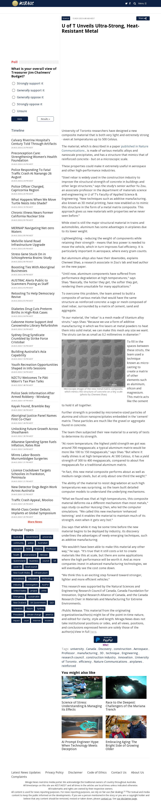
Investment (18, 578)
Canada (91, 649)
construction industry (101, 657)
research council (73, 657)
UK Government (38, 602)
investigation (31, 584)
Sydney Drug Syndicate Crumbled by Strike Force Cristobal (29, 338)
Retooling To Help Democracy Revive (33, 295)
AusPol (45, 584)
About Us (137, 772)
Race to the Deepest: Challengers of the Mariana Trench (125, 706)
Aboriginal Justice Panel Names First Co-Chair (34, 417)
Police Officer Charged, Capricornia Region (27, 188)
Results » (45, 118)
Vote (19, 118)
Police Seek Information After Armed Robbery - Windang (33, 395)
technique (112, 653)
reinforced (69, 666)
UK (54, 560)
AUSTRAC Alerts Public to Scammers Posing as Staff (29, 282)
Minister (44, 554)
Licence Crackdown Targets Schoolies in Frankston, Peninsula (31, 474)
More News (35, 521)
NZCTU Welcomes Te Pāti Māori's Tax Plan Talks (29, 379)
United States (19, 590)
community (18, 542)
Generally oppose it (30, 97)
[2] (127, 792)
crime (44, 590)
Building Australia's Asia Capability (28, 353)
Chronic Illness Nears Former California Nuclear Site (32, 214)
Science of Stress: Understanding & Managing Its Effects (82, 706)
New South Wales (21, 572)
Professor (68, 653)
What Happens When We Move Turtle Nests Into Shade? (33, 201)
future (30, 608)
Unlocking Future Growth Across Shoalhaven (34, 430)
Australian (43, 542)
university (77, 649)
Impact (16, 620)
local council (31, 566)
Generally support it (30, 90)
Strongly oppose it (29, 104)
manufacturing (87, 653)
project (34, 590)
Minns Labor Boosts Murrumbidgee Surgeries (29, 457)
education (33, 578)
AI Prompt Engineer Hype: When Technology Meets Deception (80, 745)
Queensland (19, 560)
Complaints (19, 777)
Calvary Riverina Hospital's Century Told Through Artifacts (34, 142)
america (49, 614)
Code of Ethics (97, 772)
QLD (52, 602)
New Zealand (19, 602)
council (46, 560)
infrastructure (41, 572)
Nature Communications (110, 661)
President (18, 614)
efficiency (85, 661)
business (34, 560)
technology (47, 578)
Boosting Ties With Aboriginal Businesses (33, 269)
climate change (34, 614)
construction (122, 649)
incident (48, 620)
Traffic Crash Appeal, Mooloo (32, 500)
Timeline (17, 130)
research (17, 548)
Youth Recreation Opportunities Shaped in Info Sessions (34, 366)
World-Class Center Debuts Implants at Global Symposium (33, 511)
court (26, 620)
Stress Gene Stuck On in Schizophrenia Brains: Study (31, 256)
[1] (124, 792)
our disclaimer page (127, 798)
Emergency (18, 596)
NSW (28, 548)
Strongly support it (30, 83)
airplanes (136, 661)
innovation (125, 657)
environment (30, 554)
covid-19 (17, 566)
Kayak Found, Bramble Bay (30, 406)
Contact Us (118, 772)
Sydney (40, 608)
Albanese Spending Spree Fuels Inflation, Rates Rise (33, 444)
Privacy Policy (54, 772)
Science (66, 18)
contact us (106, 798)
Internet (37, 620)
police (31, 542)
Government (32, 536)
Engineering (130, 653)
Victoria (38, 548)
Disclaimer (75, 772)
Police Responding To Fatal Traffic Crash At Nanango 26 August (31, 173)
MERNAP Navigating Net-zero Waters (32, 230)
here (93, 632)
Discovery (104, 649)
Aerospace (141, 649)
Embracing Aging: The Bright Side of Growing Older (122, 745)
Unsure (22, 111)
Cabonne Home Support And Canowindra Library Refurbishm (34, 324)
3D (101, 653)
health (16, 554)
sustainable (33, 596)
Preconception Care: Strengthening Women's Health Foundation (34, 156)
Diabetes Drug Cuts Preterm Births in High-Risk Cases (31, 310)
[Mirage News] (24, 3)
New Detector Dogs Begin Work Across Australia (34, 489)
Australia (17, 536)
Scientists (17, 608)
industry (17, 584)
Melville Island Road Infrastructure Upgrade (28, 243)
